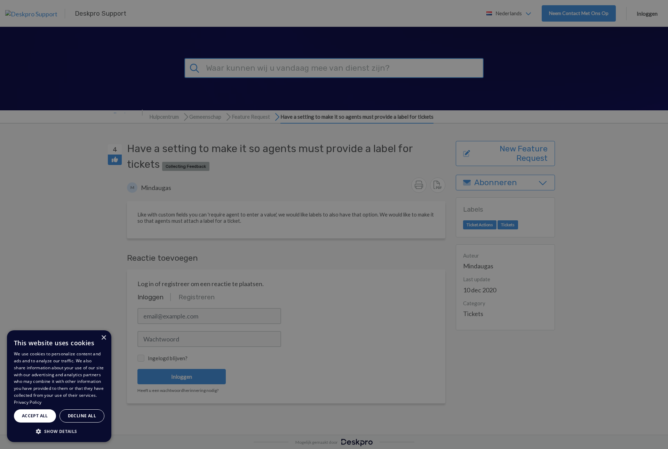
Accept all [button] (35, 416)
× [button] (103, 337)
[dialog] (59, 386)
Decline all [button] (82, 416)
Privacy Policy (27, 402)
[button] (59, 431)
